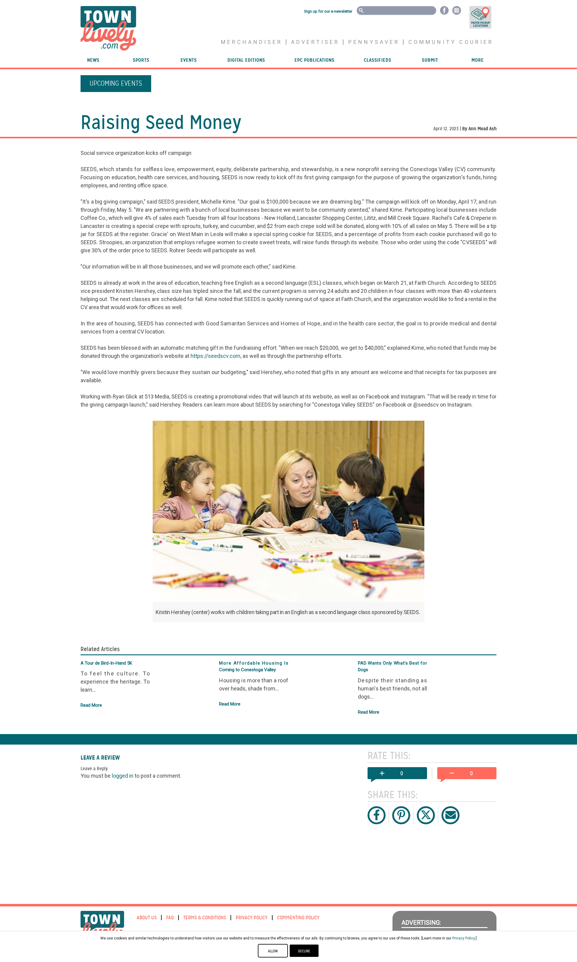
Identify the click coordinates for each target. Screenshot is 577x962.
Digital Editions (246, 60)
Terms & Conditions (204, 917)
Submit (430, 60)
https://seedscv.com (215, 356)
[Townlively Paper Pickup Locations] (476, 17)
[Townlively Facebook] (444, 10)
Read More (91, 705)
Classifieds (377, 60)
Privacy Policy (251, 917)
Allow (273, 951)
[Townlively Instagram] (456, 10)
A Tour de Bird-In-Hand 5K (106, 663)
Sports (141, 60)
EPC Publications (314, 60)
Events (189, 60)
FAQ (170, 917)
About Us (147, 917)
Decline (304, 951)
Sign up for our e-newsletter (328, 11)
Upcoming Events (116, 83)
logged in (122, 776)
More (478, 60)
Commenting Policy (298, 917)
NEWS (93, 60)
